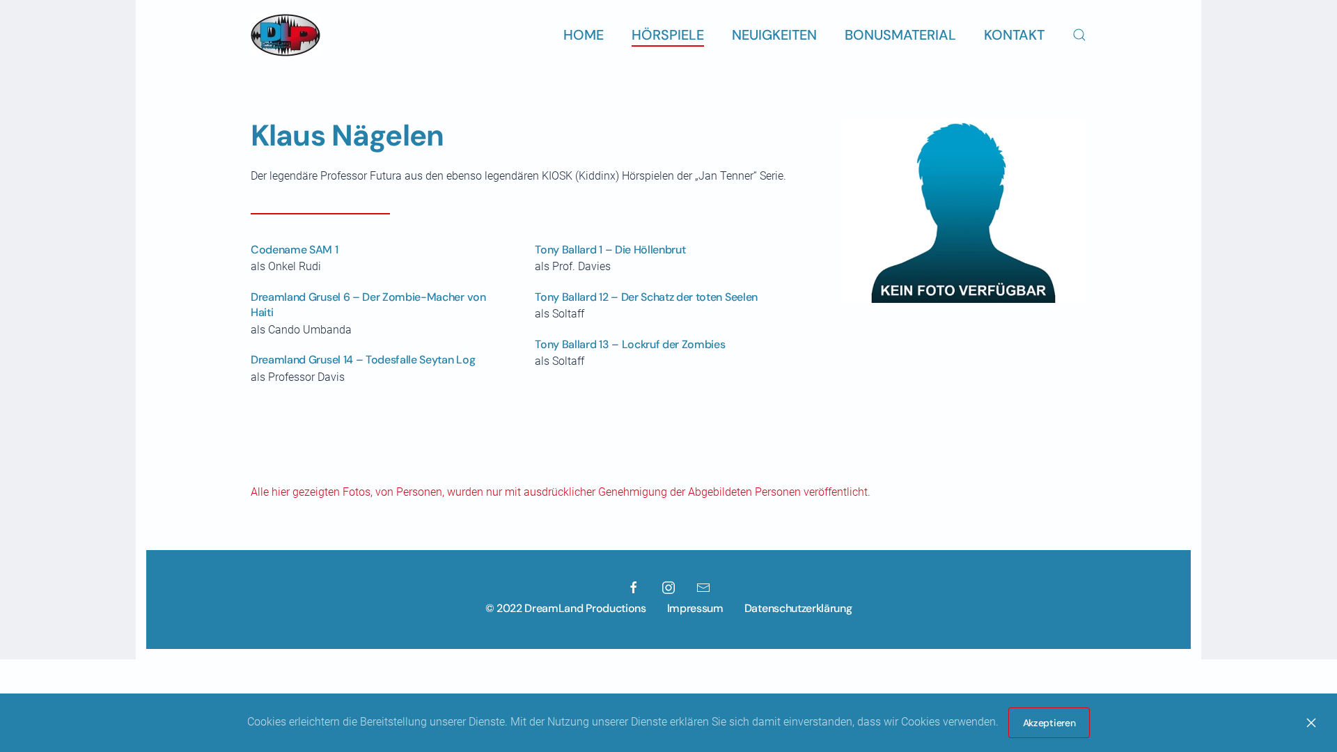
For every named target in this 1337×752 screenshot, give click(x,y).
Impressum (695, 608)
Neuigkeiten (774, 35)
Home (583, 35)
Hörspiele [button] (668, 35)
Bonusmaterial (900, 35)
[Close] (1311, 723)
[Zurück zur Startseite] (285, 35)
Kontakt (1014, 35)
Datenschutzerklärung (798, 608)
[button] (1079, 35)
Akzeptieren (1049, 722)
